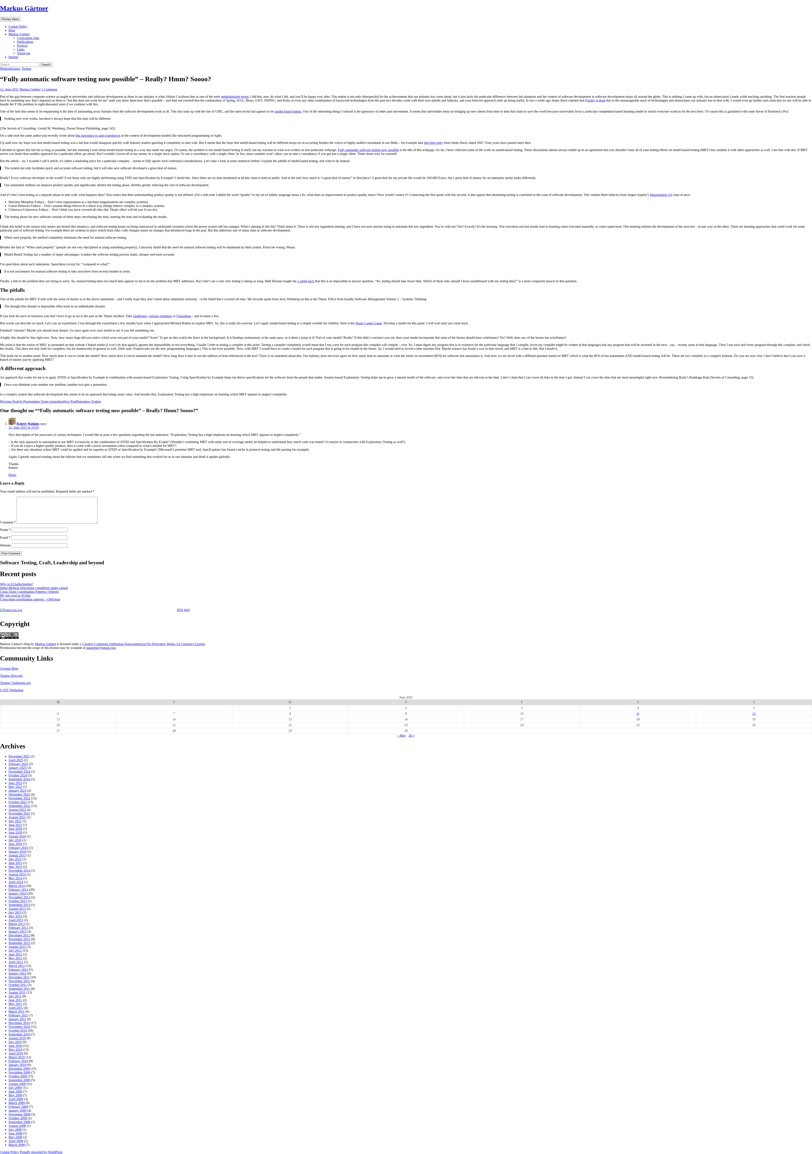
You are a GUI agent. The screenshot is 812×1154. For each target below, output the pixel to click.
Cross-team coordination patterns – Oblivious (30, 599)
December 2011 (19, 977)
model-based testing (288, 111)
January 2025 (17, 768)
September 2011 (19, 988)
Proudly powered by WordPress (41, 1152)
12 (754, 713)
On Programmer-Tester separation (31, 401)
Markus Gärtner (24, 8)
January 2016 (17, 851)
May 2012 (15, 958)
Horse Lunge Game (368, 323)
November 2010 (19, 1027)
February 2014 (18, 889)
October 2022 (17, 802)
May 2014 (15, 878)
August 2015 (17, 855)
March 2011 (16, 1011)
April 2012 (15, 962)
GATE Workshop (11, 690)
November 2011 (19, 981)
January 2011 (17, 1019)
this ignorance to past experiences (98, 135)
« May (401, 735)
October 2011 (17, 985)
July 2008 (15, 1129)
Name (5, 530)
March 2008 (16, 1145)
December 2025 (19, 756)
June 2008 (15, 1133)
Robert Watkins (27, 424)
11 (637, 713)
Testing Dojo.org (11, 676)
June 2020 (15, 828)
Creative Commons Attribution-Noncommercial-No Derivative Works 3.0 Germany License (143, 644)
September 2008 (19, 1122)
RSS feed (183, 610)
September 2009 (19, 1080)
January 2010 (17, 1065)
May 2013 (15, 916)
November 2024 (19, 771)
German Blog (9, 668)
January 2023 (17, 790)
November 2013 (19, 897)
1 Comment (49, 89)
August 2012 (17, 947)
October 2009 (17, 1076)
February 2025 (18, 764)
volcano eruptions (160, 316)
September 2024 (19, 779)
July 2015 (15, 859)
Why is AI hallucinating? (16, 584)
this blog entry (433, 143)
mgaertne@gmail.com (101, 648)
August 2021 (17, 817)
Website (5, 545)
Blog (11, 30)
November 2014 (19, 870)
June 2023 (15, 783)
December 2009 (19, 1068)
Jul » (412, 735)
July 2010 (15, 1042)
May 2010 (15, 1049)
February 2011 (18, 1015)
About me (23, 53)
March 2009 (16, 1103)
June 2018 (15, 832)
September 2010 (19, 1034)
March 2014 (16, 886)
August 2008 (17, 1126)
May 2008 (15, 1137)
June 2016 (15, 844)
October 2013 (17, 901)
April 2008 (15, 1141)
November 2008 (19, 1114)
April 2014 (15, 882)
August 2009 (17, 1084)
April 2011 (15, 1007)
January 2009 (17, 1110)
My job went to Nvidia (15, 595)
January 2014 (17, 893)
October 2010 (17, 1030)
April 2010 (15, 1053)
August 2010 (17, 1038)
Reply (12, 475)
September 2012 (19, 943)
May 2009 (15, 1095)
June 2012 (15, 954)
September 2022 (19, 806)
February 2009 (18, 1107)
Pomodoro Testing (82, 401)
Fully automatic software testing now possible (368, 150)
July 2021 (15, 821)
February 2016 (18, 848)
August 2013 (17, 908)
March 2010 (16, 1057)
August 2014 (17, 874)
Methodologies (10, 68)
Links (21, 49)
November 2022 (19, 798)
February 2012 (18, 969)
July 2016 (15, 840)
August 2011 (17, 992)
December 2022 (19, 794)
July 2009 (15, 1087)
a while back (305, 281)
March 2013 (16, 924)
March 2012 (16, 966)
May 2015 (15, 867)
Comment (8, 522)
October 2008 (17, 1118)
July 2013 (15, 912)
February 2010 (18, 1061)
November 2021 (19, 813)
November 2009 (19, 1072)
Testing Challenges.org (15, 683)
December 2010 (19, 1023)
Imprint (13, 57)
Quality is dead (595, 100)
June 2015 (15, 863)
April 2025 (15, 760)
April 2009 (15, 1099)
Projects (22, 45)
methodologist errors (234, 96)
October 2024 (17, 775)
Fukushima (183, 316)
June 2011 (15, 1000)
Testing (26, 68)
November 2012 (19, 939)
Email (5, 537)
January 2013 (17, 931)
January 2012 (17, 973)
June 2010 (15, 1046)
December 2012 (19, 935)
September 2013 (19, 905)
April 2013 (15, 920)
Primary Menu (10, 19)
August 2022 (17, 809)
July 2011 (14, 996)
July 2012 (15, 950)
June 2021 (15, 825)
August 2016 (17, 836)
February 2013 (18, 928)
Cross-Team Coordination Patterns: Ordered (29, 592)
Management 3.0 (661, 195)
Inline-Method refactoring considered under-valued (34, 588)
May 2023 (15, 787)
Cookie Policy (17, 26)
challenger (140, 316)
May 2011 (15, 1004)
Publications (25, 42)
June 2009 (15, 1091)
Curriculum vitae (28, 38)
